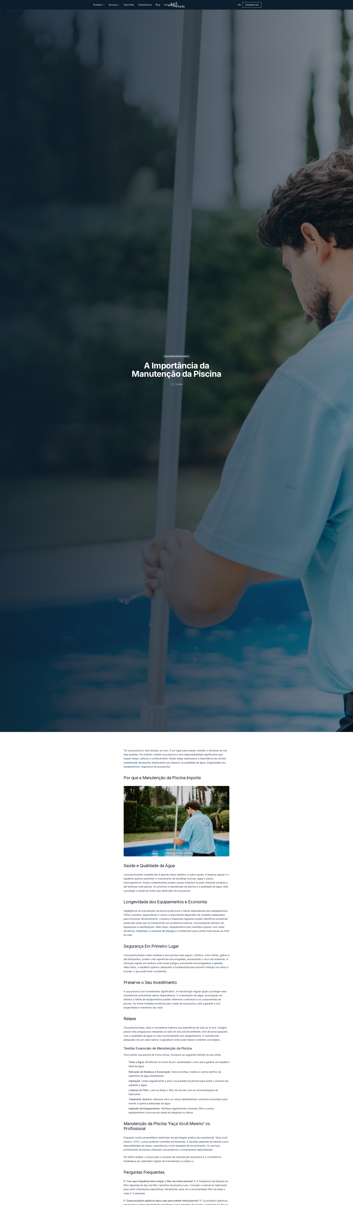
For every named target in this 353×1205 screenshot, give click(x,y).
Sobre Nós (129, 5)
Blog (158, 5)
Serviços (113, 5)
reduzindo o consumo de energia (155, 931)
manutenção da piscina (137, 762)
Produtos (97, 5)
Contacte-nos (252, 5)
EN (239, 5)
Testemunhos (145, 5)
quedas (218, 963)
